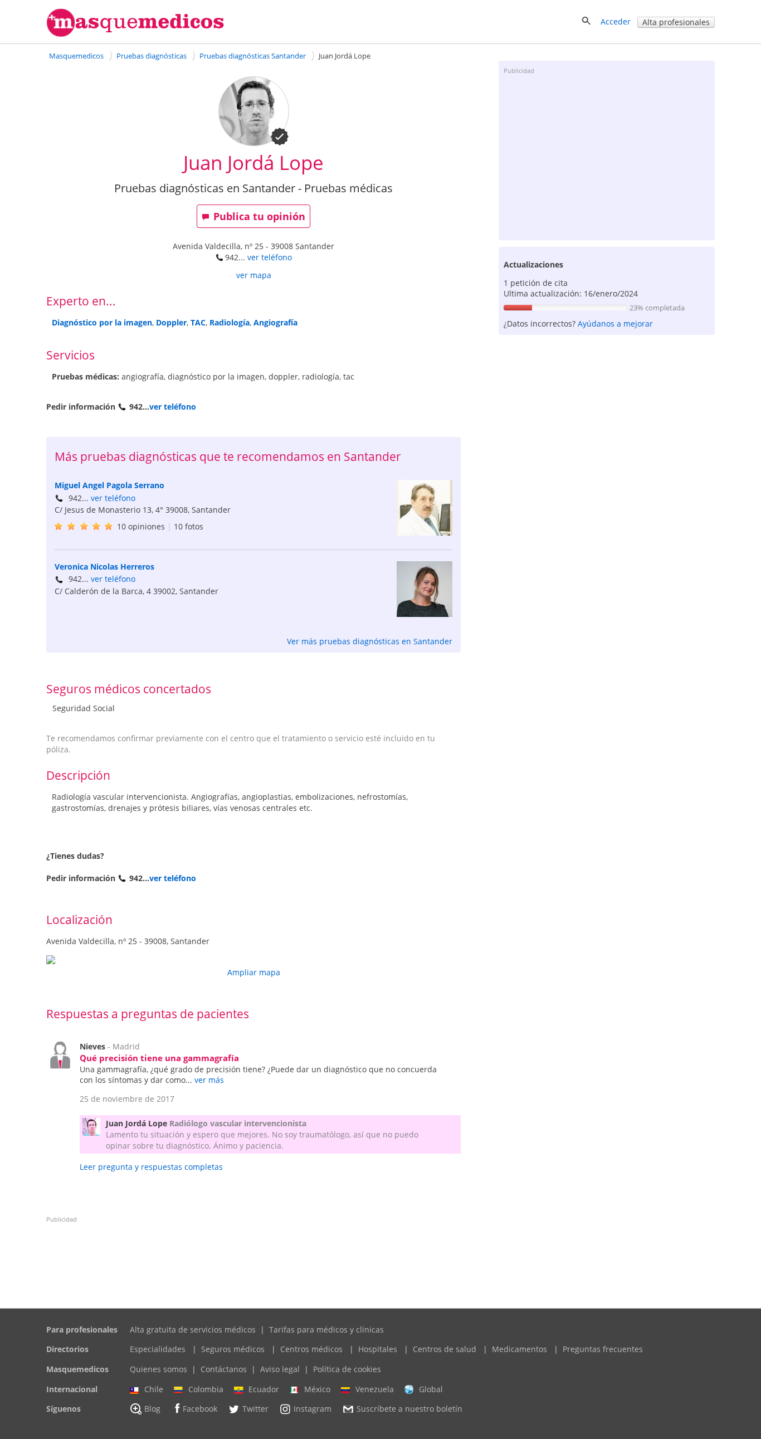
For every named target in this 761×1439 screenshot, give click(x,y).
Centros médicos (311, 1349)
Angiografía (275, 322)
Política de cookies (347, 1369)
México (317, 1389)
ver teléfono (269, 257)
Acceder (616, 21)
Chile (153, 1389)
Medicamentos (519, 1349)
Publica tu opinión (259, 216)
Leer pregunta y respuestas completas (151, 1166)
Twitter (255, 1409)
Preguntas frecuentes (603, 1349)
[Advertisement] (607, 157)
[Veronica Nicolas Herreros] (424, 614)
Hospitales (377, 1349)
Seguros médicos (233, 1349)
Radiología (229, 322)
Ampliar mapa (253, 972)
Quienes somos (158, 1369)
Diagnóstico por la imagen (102, 322)
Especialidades (158, 1349)
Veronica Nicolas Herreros (104, 566)
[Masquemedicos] (135, 34)
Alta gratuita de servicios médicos (193, 1329)
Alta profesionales (676, 22)
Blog (152, 1409)
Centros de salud (444, 1349)
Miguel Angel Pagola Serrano (109, 485)
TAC (198, 322)
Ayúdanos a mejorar (615, 323)
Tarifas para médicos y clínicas (326, 1329)
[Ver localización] (253, 959)
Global (431, 1389)
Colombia (205, 1389)
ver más (209, 1080)
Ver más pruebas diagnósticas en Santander (369, 641)
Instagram (312, 1409)
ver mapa (253, 275)
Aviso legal (280, 1369)
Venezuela (374, 1389)
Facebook (200, 1409)
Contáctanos (224, 1369)
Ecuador (263, 1389)
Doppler (171, 322)
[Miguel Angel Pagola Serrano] (424, 532)
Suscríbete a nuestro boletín (409, 1409)
